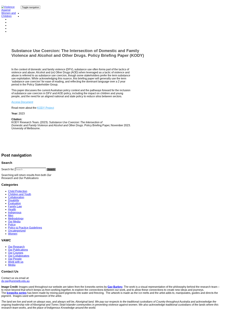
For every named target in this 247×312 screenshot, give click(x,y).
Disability (13, 200)
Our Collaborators (18, 22)
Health (12, 209)
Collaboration (16, 197)
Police (12, 224)
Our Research (29, 13)
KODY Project (45, 107)
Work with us (15, 28)
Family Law (15, 206)
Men (10, 215)
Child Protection (17, 191)
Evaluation (14, 203)
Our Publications (30, 16)
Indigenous (14, 212)
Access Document (22, 102)
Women (12, 233)
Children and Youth (19, 194)
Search (51, 169)
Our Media (14, 221)
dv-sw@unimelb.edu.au (15, 281)
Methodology (16, 218)
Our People (15, 25)
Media (11, 31)
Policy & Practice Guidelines (25, 227)
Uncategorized (17, 230)
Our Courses (15, 19)
